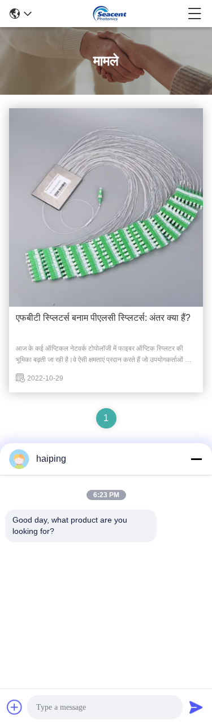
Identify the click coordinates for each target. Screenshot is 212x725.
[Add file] (15, 707)
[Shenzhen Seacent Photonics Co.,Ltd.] (110, 13)
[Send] (196, 707)
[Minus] (196, 459)
